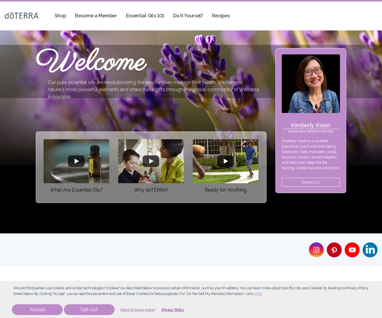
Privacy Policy (172, 310)
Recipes (221, 16)
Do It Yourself (188, 16)
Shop (60, 16)
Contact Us (310, 182)
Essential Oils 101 (145, 16)
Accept (37, 309)
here (257, 294)
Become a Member (96, 16)
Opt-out (89, 309)
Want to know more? (138, 310)
